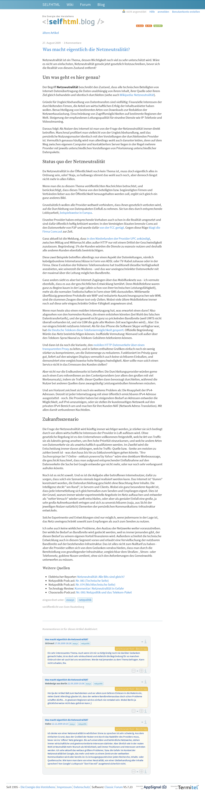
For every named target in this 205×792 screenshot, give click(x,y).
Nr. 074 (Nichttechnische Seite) (95, 585)
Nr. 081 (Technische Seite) (92, 581)
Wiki (70, 4)
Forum (85, 4)
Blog (101, 4)
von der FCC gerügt (111, 228)
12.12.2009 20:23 (60, 723)
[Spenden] (158, 26)
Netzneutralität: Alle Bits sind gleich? (101, 577)
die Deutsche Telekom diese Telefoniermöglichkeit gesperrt (85, 330)
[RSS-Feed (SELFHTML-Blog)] (148, 26)
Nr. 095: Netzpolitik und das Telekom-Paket (104, 592)
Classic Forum (114, 787)
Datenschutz (82, 787)
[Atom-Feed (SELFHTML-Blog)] (140, 26)
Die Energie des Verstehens (38, 787)
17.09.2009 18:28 (63, 643)
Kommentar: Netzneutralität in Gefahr (99, 588)
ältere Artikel (50, 33)
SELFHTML (51, 4)
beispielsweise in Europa (76, 213)
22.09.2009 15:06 (76, 683)
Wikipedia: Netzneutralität (137, 95)
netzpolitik (85, 600)
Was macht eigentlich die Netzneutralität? (86, 49)
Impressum (64, 787)
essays (70, 600)
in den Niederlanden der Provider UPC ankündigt (118, 239)
